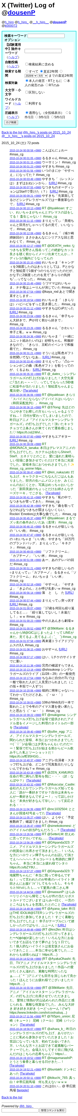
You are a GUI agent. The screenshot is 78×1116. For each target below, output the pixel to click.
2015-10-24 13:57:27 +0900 (25, 871)
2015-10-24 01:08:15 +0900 (25, 649)
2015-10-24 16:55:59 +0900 (25, 987)
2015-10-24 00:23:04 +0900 (25, 316)
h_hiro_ (23, 22)
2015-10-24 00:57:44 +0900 (25, 600)
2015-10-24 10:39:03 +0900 (25, 702)
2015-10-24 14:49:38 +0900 (25, 908)
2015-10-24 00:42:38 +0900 (25, 505)
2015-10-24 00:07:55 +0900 (25, 187)
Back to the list (12, 132)
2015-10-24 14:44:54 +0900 (25, 892)
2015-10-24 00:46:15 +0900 (25, 526)
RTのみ (54, 85)
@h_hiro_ (26, 1106)
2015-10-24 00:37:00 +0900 (25, 436)
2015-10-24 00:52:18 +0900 (25, 584)
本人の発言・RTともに (45, 80)
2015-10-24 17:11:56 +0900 (25, 1016)
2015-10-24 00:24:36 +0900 (25, 336)
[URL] (53, 183)
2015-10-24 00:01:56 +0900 (25, 170)
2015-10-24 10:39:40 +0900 (25, 731)
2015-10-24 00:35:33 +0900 (25, 374)
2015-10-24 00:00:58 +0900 (25, 150)
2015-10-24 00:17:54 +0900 (25, 291)
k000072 (11, 25)
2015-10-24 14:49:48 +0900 (25, 929)
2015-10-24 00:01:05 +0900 (25, 158)
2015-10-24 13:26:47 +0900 (25, 825)
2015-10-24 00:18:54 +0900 (25, 300)
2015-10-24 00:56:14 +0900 (25, 592)
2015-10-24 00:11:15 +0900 (25, 220)
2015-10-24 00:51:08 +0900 (25, 560)
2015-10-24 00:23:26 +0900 (25, 328)
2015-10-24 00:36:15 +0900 (25, 407)
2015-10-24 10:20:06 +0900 (25, 690)
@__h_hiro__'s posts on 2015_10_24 (28, 136)
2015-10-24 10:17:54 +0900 (25, 678)
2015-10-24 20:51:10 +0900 (25, 1086)
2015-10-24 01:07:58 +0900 (25, 641)
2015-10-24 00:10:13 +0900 (25, 208)
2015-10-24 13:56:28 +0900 (25, 842)
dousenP (21, 12)
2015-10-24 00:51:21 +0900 (25, 568)
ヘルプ (13, 57)
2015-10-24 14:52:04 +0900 (25, 958)
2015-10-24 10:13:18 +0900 (25, 669)
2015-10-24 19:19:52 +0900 (25, 1058)
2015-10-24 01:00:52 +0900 (25, 628)
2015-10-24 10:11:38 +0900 (25, 665)
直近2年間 (50, 71)
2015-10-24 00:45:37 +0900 (25, 518)
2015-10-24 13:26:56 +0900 (25, 834)
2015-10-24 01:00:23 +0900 (25, 620)
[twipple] (23, 1090)
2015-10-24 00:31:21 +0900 (25, 353)
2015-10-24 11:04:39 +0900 (25, 809)
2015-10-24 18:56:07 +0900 (25, 1029)
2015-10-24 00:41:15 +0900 (25, 497)
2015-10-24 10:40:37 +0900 (25, 760)
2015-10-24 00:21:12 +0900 (25, 308)
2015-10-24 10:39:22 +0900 (25, 715)
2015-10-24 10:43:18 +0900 (25, 772)
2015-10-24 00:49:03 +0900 (25, 551)
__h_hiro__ (41, 22)
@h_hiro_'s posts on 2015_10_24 (47, 132)
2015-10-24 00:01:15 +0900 (25, 162)
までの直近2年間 (60, 75)
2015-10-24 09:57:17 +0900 (25, 657)
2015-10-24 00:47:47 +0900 (25, 535)
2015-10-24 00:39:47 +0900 (25, 472)
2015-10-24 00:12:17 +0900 (25, 245)
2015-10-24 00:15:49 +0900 (25, 283)
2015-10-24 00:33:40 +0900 (25, 361)
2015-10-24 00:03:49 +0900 (25, 179)
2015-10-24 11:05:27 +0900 (25, 817)
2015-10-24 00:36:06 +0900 (25, 394)
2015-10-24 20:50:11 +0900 (25, 1077)
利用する (35, 103)
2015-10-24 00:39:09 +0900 (25, 444)
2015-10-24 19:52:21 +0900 (25, 1069)
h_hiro (9, 22)
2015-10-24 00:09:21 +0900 (25, 195)
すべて (33, 71)
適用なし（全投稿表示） (46, 112)
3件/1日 (44, 117)
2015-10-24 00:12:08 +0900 (25, 233)
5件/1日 (59, 117)
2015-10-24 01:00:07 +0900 (25, 608)
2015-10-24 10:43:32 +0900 (25, 784)
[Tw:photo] (30, 390)
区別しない (37, 92)
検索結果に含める (41, 64)
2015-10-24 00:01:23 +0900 (25, 166)
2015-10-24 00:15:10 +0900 (25, 262)
